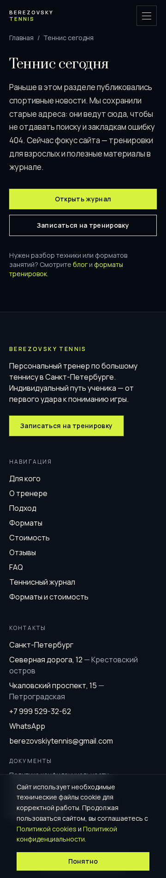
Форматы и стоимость (49, 597)
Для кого (25, 478)
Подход (22, 508)
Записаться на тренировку (83, 225)
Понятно (83, 861)
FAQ (16, 567)
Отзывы (22, 552)
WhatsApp (27, 726)
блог (80, 264)
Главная (21, 37)
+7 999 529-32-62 (40, 711)
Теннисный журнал (42, 582)
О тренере (28, 493)
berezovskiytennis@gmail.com (61, 741)
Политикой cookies (47, 828)
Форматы (25, 523)
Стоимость (29, 538)
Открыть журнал (83, 198)
